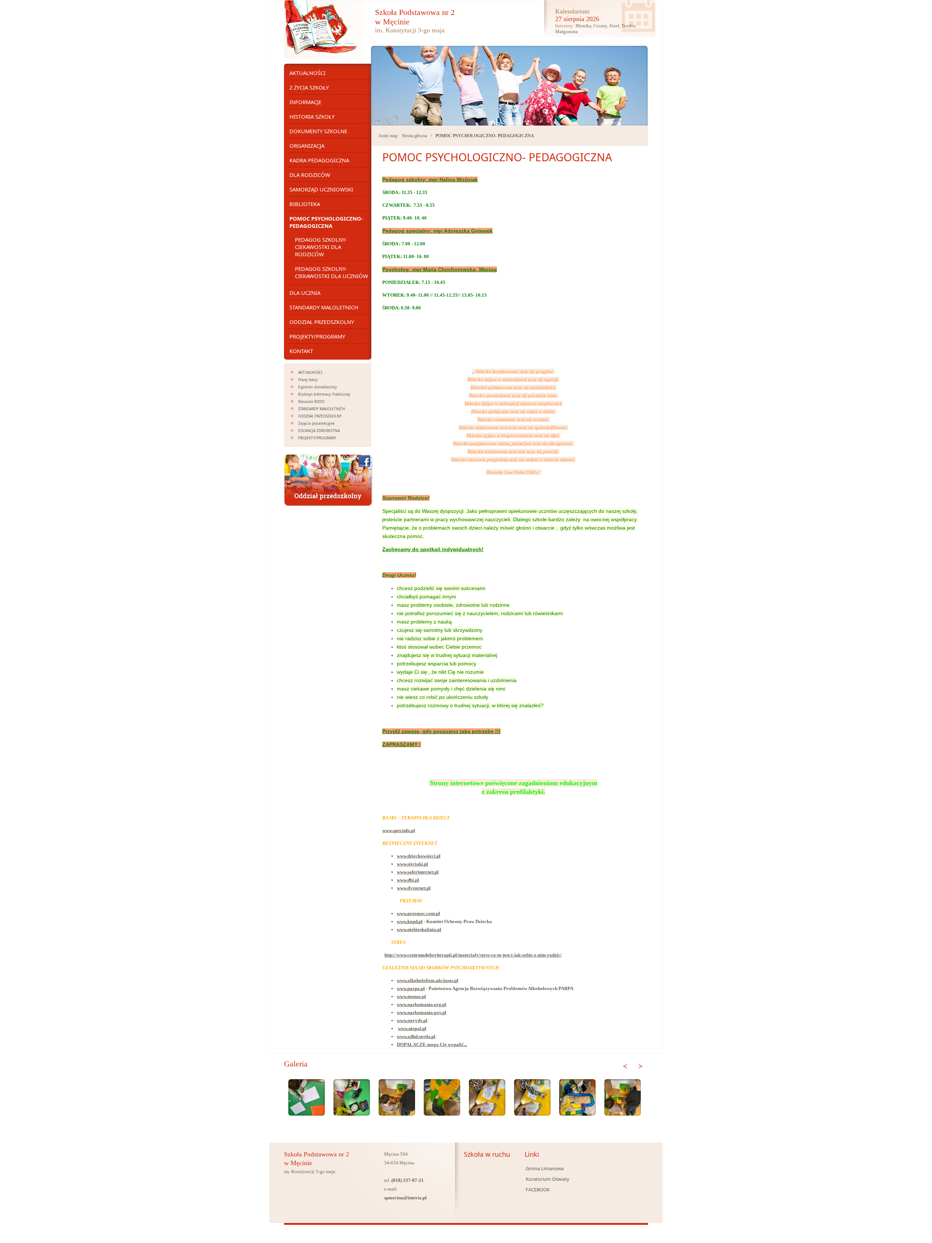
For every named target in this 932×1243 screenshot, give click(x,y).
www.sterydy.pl (412, 1020)
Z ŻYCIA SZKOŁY (309, 87)
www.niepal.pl (412, 1028)
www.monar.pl (411, 996)
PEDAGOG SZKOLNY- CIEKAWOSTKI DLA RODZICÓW (321, 247)
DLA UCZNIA (304, 292)
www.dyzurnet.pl (414, 888)
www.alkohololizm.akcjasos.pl (427, 980)
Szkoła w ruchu (487, 1154)
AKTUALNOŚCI (307, 72)
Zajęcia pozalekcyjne (316, 423)
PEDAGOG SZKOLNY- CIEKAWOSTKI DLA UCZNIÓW (331, 272)
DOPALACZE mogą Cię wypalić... (432, 1044)
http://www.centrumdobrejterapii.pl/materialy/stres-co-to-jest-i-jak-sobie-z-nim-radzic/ (473, 955)
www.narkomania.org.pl (421, 1004)
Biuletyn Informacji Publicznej (324, 394)
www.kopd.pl (410, 921)
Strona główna (414, 135)
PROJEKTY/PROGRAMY (317, 336)
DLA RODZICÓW (309, 174)
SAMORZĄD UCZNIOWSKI (321, 189)
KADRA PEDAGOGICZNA (319, 160)
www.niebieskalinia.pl (419, 929)
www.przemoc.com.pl (418, 913)
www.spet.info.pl (398, 830)
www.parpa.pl (411, 988)
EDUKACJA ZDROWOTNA (319, 430)
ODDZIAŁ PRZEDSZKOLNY (321, 321)
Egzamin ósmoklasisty (317, 386)
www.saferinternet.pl (418, 872)
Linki (532, 1154)
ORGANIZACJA (306, 145)
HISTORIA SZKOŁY (312, 116)
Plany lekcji (308, 379)
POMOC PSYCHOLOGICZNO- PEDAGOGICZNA (484, 135)
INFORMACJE (305, 102)
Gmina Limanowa (545, 1168)
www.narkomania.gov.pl (421, 1012)
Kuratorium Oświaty (547, 1179)
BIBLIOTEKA (304, 203)
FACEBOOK (538, 1189)
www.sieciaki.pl (412, 864)
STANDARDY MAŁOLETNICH (323, 307)
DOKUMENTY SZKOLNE (318, 131)
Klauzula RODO (311, 401)
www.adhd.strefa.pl (416, 1036)
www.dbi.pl (408, 880)
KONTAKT (301, 351)
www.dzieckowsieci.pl (419, 856)
